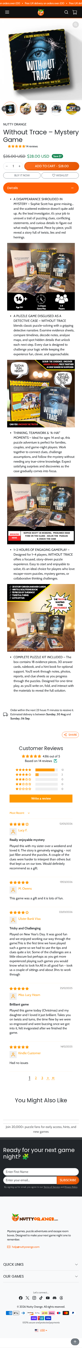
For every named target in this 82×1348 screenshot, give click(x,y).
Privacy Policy (70, 1187)
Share (72, 735)
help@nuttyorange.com (25, 1247)
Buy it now (22, 175)
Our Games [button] (13, 1276)
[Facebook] (20, 1297)
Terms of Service (52, 1187)
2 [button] (36, 1078)
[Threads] (61, 1297)
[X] (27, 1297)
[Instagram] (34, 1297)
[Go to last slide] (4, 109)
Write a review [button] (41, 798)
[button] (11, 12)
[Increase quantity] (19, 166)
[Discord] (54, 1297)
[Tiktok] (41, 1297)
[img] (19, 824)
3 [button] (42, 1078)
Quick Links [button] (13, 1264)
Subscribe (68, 1180)
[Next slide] (77, 109)
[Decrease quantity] (6, 166)
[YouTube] (47, 1297)
